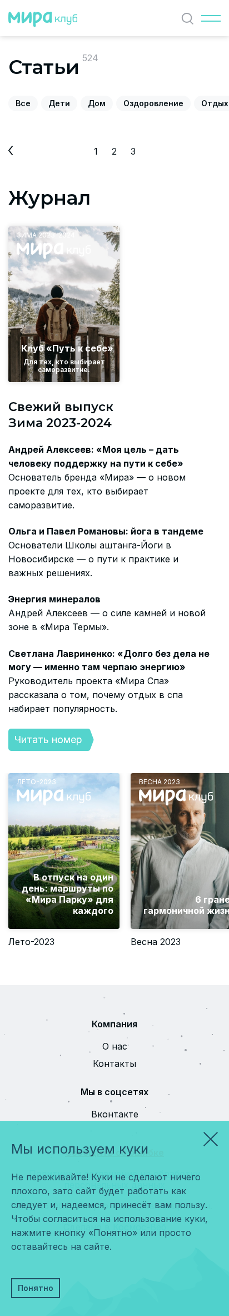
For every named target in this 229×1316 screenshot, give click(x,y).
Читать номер (48, 739)
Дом (97, 103)
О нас (114, 1046)
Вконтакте (114, 1114)
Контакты (114, 1063)
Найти (187, 18)
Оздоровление (153, 103)
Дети (59, 103)
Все (23, 103)
